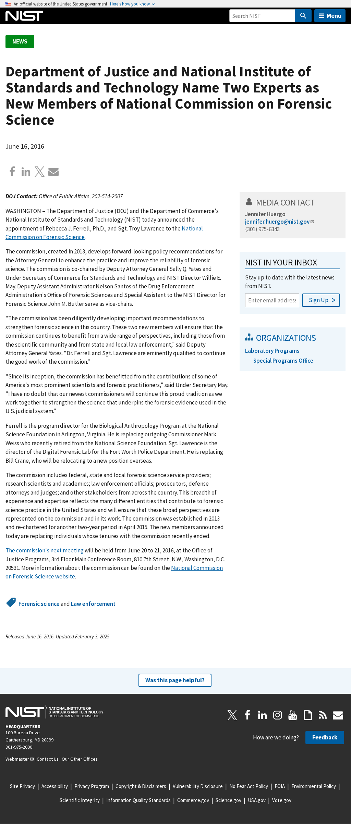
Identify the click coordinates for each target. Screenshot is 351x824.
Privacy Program (91, 786)
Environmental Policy (313, 786)
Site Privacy (22, 786)
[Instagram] (277, 715)
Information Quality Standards (138, 800)
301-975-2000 (18, 747)
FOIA (280, 786)
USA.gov (257, 800)
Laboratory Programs (272, 350)
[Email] (53, 171)
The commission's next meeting (44, 550)
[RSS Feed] (322, 715)
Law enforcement (93, 604)
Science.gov (228, 800)
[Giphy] (307, 715)
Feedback (324, 737)
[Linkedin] (26, 171)
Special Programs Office (283, 360)
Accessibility (54, 786)
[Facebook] (12, 171)
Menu (334, 16)
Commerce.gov (193, 800)
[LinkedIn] (262, 715)
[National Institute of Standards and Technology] (54, 712)
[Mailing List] (338, 715)
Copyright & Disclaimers (141, 786)
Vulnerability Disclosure (198, 786)
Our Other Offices (80, 759)
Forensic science (39, 604)
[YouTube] (292, 715)
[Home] (24, 15)
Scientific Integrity (80, 800)
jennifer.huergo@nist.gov (277, 221)
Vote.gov (281, 800)
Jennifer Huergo (265, 214)
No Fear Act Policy (248, 786)
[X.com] (40, 171)
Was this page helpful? (175, 680)
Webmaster (17, 759)
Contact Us (48, 759)
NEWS (19, 41)
